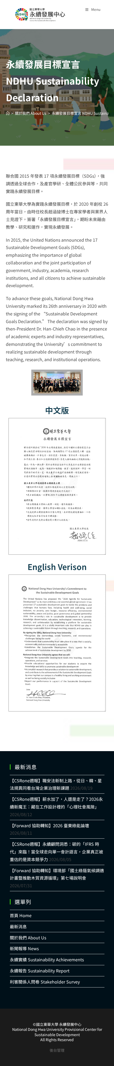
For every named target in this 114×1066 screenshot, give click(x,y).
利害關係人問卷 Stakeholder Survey (45, 981)
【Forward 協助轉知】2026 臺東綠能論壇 (49, 825)
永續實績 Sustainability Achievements (47, 959)
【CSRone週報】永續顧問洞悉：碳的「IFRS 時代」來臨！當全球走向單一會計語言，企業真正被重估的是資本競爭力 (56, 851)
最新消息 (18, 926)
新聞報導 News (24, 948)
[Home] (8, 113)
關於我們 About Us (28, 937)
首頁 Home (21, 915)
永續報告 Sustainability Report (39, 970)
